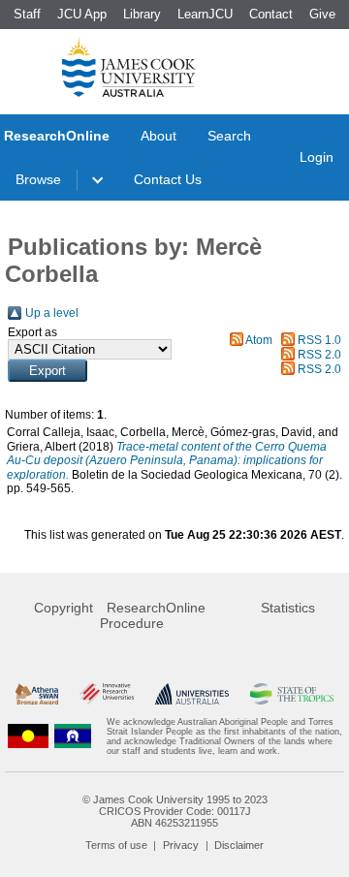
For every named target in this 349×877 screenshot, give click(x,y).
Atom (258, 340)
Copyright (63, 607)
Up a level (52, 313)
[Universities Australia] (191, 694)
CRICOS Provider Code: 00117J (175, 811)
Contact (271, 14)
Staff (27, 14)
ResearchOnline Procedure (153, 615)
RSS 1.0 (319, 340)
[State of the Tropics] (291, 694)
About (158, 135)
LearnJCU (205, 14)
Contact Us (168, 179)
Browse (38, 179)
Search (229, 135)
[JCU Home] (129, 67)
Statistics (288, 607)
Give (322, 14)
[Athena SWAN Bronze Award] (37, 694)
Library (142, 14)
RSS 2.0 (319, 354)
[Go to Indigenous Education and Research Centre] (28, 736)
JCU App (82, 14)
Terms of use (116, 845)
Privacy (181, 845)
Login (316, 157)
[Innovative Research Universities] (106, 694)
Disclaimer (239, 845)
